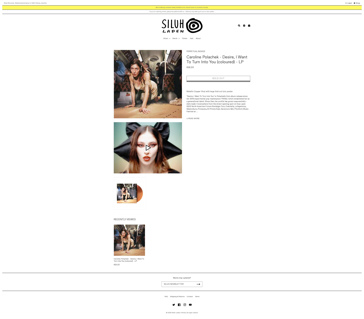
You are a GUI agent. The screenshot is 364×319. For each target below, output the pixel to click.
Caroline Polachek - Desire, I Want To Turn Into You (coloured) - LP (129, 260)
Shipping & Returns (177, 296)
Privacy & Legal (186, 313)
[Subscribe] (198, 284)
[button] (166, 38)
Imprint (195, 313)
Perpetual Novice (196, 51)
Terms (197, 296)
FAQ (166, 296)
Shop (358, 3)
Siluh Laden (176, 313)
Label (349, 3)
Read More (194, 119)
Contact (190, 296)
